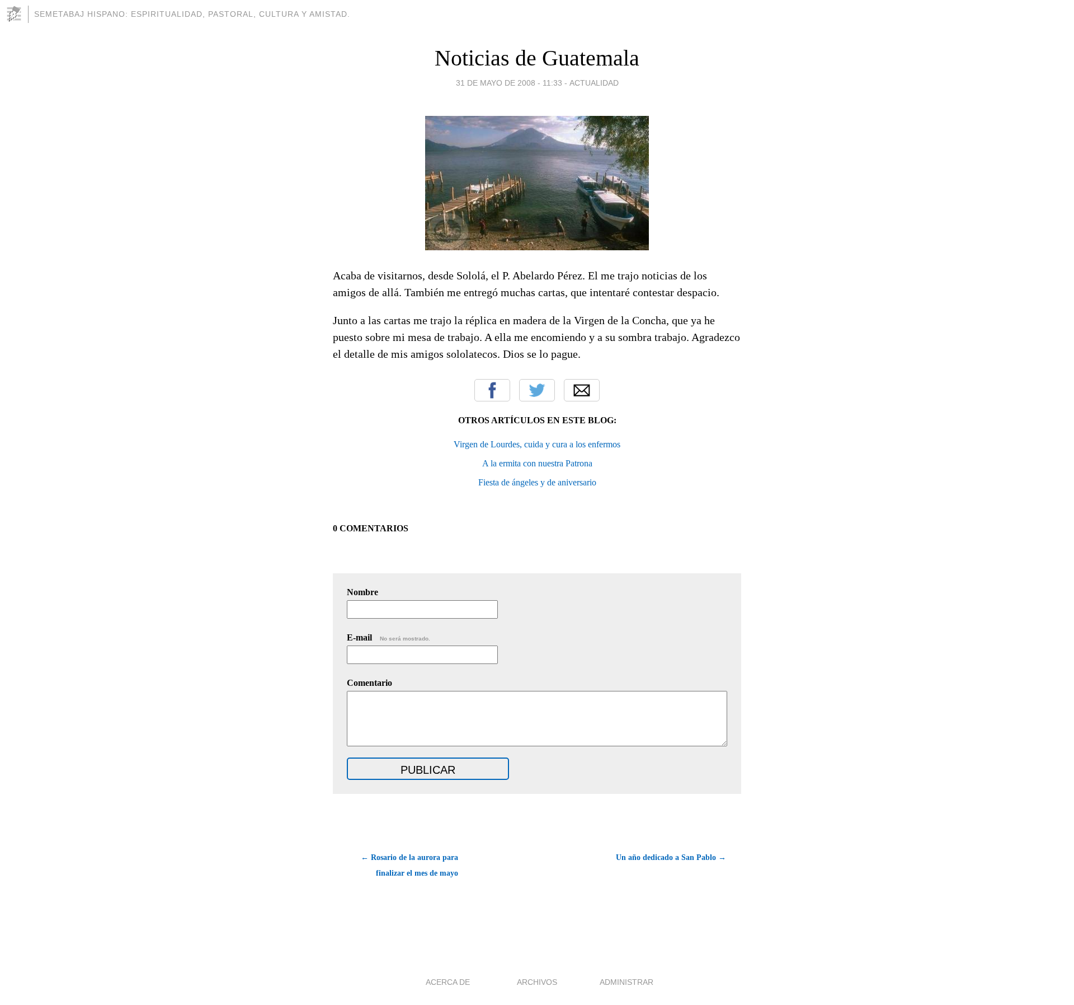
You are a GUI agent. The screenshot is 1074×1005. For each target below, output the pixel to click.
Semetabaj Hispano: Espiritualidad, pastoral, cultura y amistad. (192, 14)
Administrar (626, 982)
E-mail (388, 637)
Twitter (537, 390)
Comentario (369, 683)
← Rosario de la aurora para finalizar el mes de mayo (409, 865)
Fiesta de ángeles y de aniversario (537, 482)
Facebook (492, 390)
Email (582, 390)
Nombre (362, 592)
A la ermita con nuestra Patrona (537, 463)
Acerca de (448, 982)
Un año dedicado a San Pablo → (671, 857)
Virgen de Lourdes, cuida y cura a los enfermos (537, 444)
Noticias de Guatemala (537, 58)
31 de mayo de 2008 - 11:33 (509, 82)
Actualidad (594, 82)
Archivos (537, 982)
